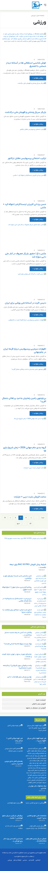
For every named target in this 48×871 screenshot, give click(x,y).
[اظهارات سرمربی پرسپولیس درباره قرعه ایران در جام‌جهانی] (24, 331)
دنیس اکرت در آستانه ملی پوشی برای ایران (25, 303)
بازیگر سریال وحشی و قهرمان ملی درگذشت (25, 112)
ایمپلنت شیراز (41, 700)
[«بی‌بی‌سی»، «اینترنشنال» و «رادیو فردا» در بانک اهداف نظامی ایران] (39, 602)
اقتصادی (31, 860)
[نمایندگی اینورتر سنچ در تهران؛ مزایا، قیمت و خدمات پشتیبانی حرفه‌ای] (39, 658)
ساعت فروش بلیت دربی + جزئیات (30, 496)
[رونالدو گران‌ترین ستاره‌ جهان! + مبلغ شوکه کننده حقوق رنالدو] (39, 591)
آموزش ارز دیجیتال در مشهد (36, 708)
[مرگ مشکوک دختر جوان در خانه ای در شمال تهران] (35, 765)
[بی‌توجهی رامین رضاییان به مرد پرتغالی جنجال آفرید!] (24, 380)
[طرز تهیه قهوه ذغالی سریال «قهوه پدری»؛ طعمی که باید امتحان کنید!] (35, 730)
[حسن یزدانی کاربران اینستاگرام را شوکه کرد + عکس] (24, 186)
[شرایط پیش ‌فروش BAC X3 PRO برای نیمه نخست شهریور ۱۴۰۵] (24, 549)
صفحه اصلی (40, 16)
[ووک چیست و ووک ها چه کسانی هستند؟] (39, 647)
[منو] (45, 6)
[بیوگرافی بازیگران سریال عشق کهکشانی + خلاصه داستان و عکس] (12, 807)
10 (5, 518)
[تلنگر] (37, 5)
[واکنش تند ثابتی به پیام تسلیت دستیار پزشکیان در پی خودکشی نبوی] (39, 636)
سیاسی (25, 860)
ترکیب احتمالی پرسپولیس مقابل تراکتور (27, 158)
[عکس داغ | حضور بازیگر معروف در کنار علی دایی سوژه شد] (24, 235)
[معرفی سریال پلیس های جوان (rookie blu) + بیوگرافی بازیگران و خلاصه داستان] (35, 830)
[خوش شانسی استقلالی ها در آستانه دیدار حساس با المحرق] (24, 45)
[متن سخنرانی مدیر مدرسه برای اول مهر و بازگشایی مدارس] (39, 579)
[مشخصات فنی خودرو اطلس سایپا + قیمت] (35, 807)
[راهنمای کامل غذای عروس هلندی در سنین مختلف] (12, 753)
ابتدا (42, 518)
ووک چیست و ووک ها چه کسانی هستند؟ (18, 644)
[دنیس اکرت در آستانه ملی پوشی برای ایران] (24, 285)
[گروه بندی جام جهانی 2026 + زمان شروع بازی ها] (24, 429)
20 (30, 524)
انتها (18, 524)
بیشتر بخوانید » (38, 78)
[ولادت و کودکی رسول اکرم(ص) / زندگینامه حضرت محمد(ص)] (39, 669)
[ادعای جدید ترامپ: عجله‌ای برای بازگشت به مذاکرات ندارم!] (39, 613)
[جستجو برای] (3, 6)
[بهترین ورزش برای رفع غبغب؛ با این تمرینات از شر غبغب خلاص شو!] (39, 680)
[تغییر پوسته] (7, 6)
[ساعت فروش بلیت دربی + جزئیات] (24, 479)
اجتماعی (38, 860)
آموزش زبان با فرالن (39, 704)
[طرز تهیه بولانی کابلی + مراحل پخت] (12, 730)
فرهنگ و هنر (17, 860)
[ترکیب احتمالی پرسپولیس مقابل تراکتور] (24, 140)
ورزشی (10, 860)
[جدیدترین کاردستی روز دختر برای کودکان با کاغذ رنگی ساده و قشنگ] (12, 830)
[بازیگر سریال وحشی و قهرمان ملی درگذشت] (24, 94)
